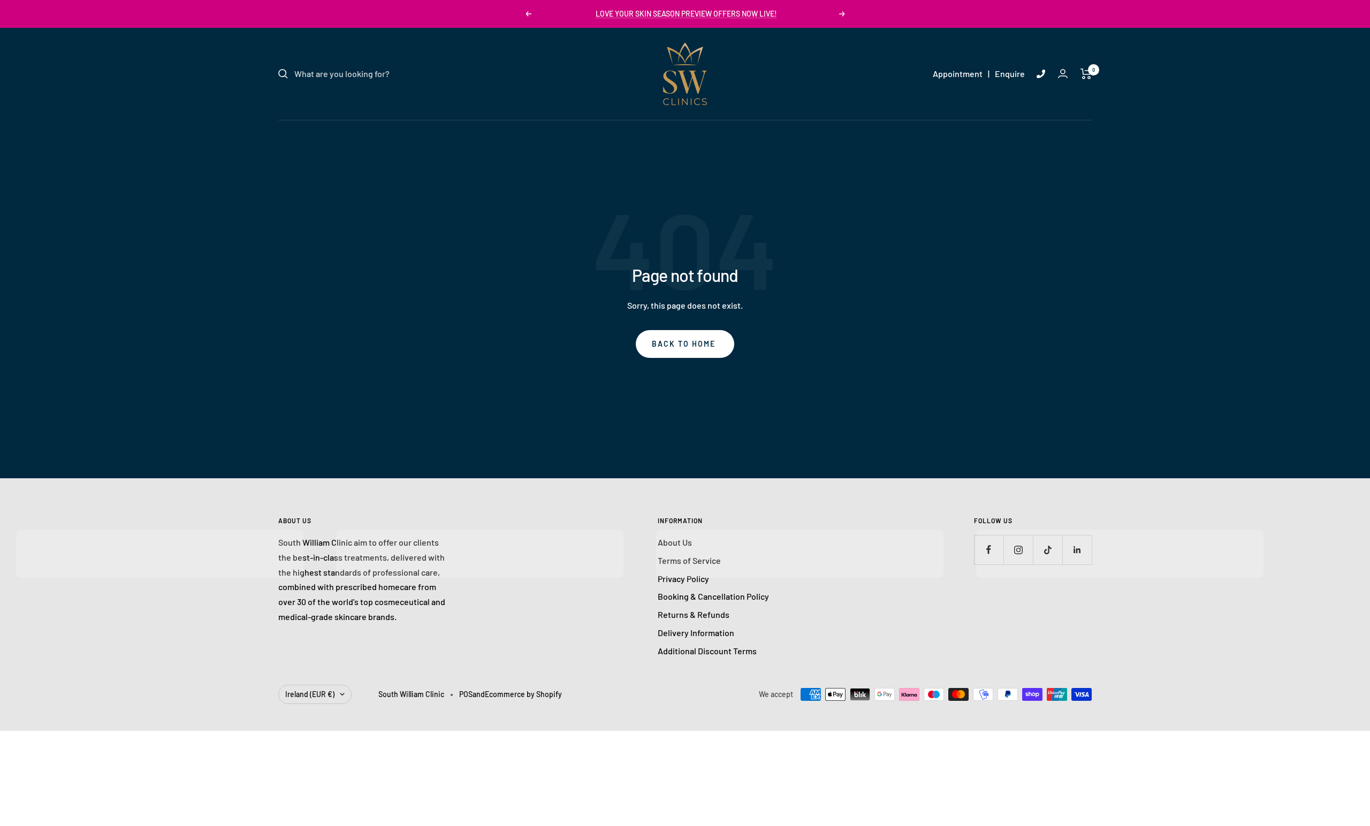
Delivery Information (696, 633)
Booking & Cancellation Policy (713, 596)
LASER (620, 132)
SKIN (581, 132)
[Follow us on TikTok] (1047, 549)
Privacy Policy (683, 578)
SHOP (788, 132)
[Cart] (1086, 73)
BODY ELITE (738, 132)
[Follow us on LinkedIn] (1077, 549)
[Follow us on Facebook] (988, 549)
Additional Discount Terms (707, 651)
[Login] (1063, 73)
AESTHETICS (674, 132)
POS (466, 694)
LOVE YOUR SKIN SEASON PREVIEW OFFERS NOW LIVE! (686, 13)
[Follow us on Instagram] (1018, 549)
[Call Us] (1041, 73)
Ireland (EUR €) (309, 694)
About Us (675, 542)
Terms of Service (689, 560)
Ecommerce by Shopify (523, 694)
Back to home (684, 343)
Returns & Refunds (693, 614)
